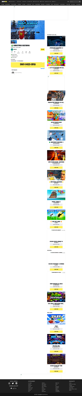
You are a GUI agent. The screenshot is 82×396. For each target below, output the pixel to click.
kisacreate (57, 123)
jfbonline (57, 49)
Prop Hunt (68, 4)
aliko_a (57, 242)
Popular (70, 385)
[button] (54, 2)
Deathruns (8, 4)
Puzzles (73, 4)
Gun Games (78, 4)
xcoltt (15, 49)
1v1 (52, 4)
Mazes (43, 390)
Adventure (44, 391)
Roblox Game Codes (73, 389)
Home (3, 4)
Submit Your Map (72, 384)
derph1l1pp (57, 202)
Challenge (57, 390)
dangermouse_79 (57, 347)
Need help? (43, 68)
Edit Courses (14, 4)
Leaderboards (71, 386)
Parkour (19, 4)
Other (57, 389)
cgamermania (56, 304)
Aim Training (38, 4)
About (70, 390)
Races (57, 384)
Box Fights (57, 4)
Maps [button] (12, 1)
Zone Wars (48, 4)
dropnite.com (45, 394)
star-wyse (57, 103)
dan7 (57, 222)
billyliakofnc (56, 143)
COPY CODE (56, 53)
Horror (43, 4)
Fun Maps (43, 389)
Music (43, 387)
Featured (57, 386)
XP (33, 4)
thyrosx (56, 327)
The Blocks (58, 391)
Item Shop (71, 387)
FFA (29, 391)
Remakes (57, 387)
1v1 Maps (30, 382)
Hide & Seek (29, 4)
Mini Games (63, 4)
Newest (43, 382)
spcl (57, 265)
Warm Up (57, 382)
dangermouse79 (57, 163)
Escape (24, 4)
